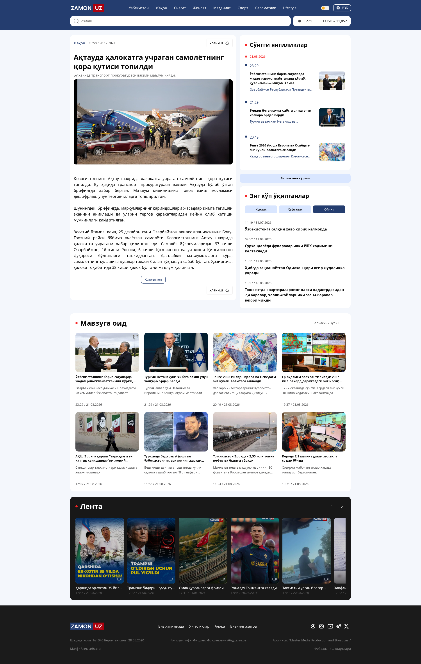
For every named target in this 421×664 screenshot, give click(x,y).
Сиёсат (180, 7)
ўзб (345, 7)
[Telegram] (339, 626)
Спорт (243, 7)
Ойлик (329, 209)
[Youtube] (331, 626)
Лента (91, 506)
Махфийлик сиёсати (85, 648)
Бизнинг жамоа (243, 626)
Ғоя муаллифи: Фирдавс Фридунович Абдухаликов (208, 640)
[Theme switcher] (325, 8)
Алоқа (220, 626)
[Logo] (87, 8)
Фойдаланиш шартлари (332, 648)
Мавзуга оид (103, 323)
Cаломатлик (265, 7)
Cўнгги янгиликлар (278, 45)
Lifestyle (289, 7)
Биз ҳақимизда (171, 626)
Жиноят (199, 7)
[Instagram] (322, 626)
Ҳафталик (295, 209)
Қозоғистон (153, 279)
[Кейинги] (342, 506)
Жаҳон (161, 7)
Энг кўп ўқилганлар (279, 196)
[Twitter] (347, 626)
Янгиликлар (199, 626)
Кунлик (261, 209)
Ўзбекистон (139, 7)
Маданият (222, 7)
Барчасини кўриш (295, 178)
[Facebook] (314, 626)
